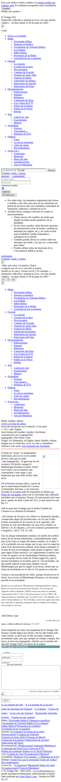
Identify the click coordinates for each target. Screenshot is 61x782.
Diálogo (11, 136)
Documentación (15, 89)
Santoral (18, 94)
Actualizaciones (21, 162)
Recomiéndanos (22, 148)
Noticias (18, 128)
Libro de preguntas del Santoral (16, 709)
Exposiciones (20, 120)
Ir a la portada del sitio (12, 704)
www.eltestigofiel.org (43, 771)
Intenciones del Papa (24, 86)
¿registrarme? (18, 176)
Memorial (18, 156)
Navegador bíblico (23, 41)
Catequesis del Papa (23, 100)
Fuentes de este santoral (23, 717)
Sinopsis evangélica (23, 44)
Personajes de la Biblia (25, 55)
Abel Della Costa (28, 776)
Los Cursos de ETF (23, 103)
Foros (16, 139)
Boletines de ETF (22, 134)
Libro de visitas (21, 145)
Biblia (10, 38)
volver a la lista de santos (13, 423)
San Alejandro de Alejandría (36, 446)
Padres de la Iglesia (23, 106)
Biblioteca (19, 97)
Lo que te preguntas (23, 142)
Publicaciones (20, 92)
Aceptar (6, 8)
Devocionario (20, 69)
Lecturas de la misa (23, 66)
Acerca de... (13, 150)
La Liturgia (19, 64)
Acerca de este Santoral (21, 713)
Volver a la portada (17, 36)
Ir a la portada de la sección (39, 704)
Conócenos (19, 153)
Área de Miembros (23, 164)
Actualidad (13, 125)
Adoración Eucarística (25, 80)
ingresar (5, 176)
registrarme (6, 256)
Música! (18, 122)
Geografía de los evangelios (27, 58)
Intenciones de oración (25, 83)
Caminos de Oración (24, 72)
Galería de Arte (21, 117)
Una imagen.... (21, 131)
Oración (11, 61)
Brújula (17, 111)
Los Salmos (19, 50)
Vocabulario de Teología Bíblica (30, 47)
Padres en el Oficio (23, 108)
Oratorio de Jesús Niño (25, 75)
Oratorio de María (22, 78)
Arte (10, 114)
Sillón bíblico (20, 52)
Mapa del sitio (21, 159)
